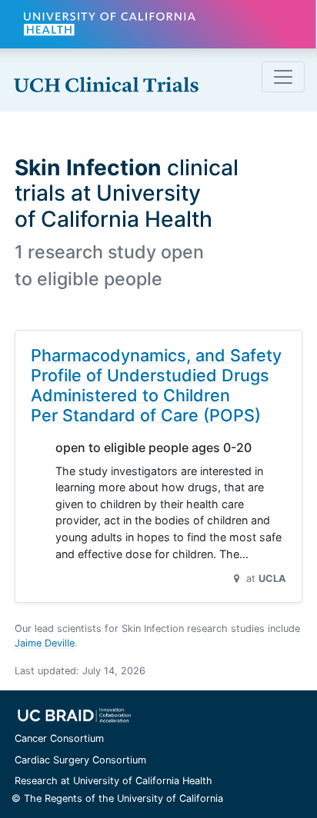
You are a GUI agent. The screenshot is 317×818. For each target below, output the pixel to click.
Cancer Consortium (59, 738)
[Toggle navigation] (283, 77)
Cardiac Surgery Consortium (80, 760)
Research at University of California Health (113, 780)
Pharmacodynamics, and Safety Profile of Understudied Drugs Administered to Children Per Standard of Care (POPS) (156, 385)
